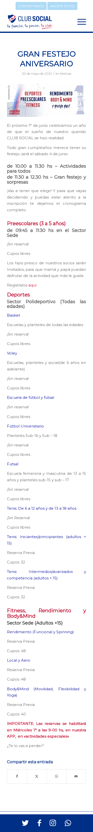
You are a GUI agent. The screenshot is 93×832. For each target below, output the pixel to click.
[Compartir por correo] (76, 776)
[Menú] (79, 22)
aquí (32, 285)
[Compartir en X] (36, 776)
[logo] (38, 22)
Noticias (65, 73)
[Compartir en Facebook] (17, 776)
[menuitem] (79, 22)
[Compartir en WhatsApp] (56, 776)
